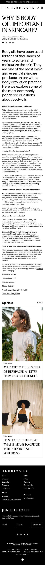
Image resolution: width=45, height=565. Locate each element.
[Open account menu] (38, 7)
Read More (8, 363)
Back (40, 303)
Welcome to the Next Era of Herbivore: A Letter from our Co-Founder (22, 372)
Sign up (37, 524)
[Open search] (8, 7)
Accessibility (22, 554)
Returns (27, 482)
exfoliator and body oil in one (22, 254)
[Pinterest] (28, 534)
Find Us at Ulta (29, 488)
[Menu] (3, 7)
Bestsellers (6, 482)
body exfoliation (14, 82)
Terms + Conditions (11, 551)
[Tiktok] (17, 534)
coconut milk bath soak (32, 264)
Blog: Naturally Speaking (11, 499)
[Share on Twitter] (6, 43)
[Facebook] (24, 534)
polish (8, 256)
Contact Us (28, 485)
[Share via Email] (13, 43)
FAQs (26, 479)
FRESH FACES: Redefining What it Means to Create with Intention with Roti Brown (22, 447)
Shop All (5, 479)
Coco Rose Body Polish (11, 294)
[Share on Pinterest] (10, 43)
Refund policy (14, 549)
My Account (28, 498)
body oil (39, 269)
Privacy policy (30, 549)
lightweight (19, 208)
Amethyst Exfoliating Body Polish (14, 290)
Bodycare (6, 488)
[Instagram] (21, 534)
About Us (5, 496)
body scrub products (15, 250)
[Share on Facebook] (3, 43)
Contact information (33, 551)
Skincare (5, 485)
